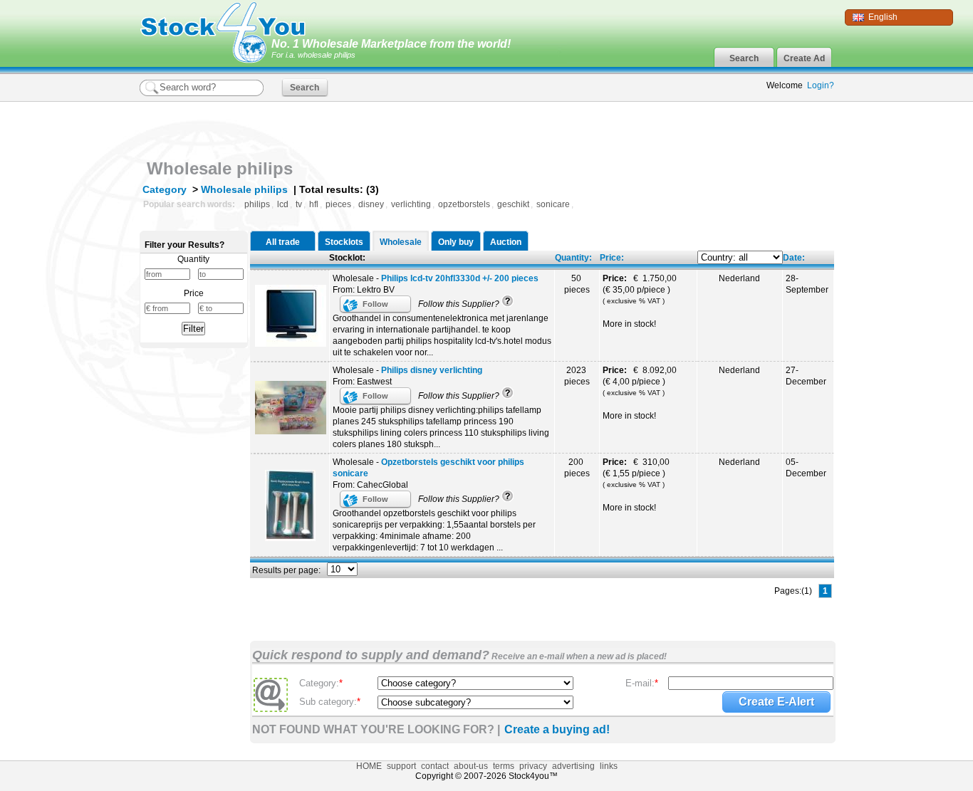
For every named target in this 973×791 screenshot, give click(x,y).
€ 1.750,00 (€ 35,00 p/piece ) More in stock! (641, 301)
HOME (369, 766)
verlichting (411, 204)
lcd (282, 204)
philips (257, 204)
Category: (321, 683)
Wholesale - (435, 278)
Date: (794, 258)
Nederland (739, 278)
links (609, 766)
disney (371, 204)
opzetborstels (464, 204)
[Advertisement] (667, 126)
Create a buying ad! (557, 729)
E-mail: (641, 683)
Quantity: (573, 258)
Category (164, 189)
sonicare (553, 204)
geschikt (513, 204)
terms (503, 766)
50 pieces (577, 284)
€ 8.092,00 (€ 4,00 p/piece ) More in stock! (641, 393)
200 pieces (577, 467)
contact (435, 766)
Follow (375, 304)
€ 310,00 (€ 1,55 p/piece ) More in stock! (637, 485)
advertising (573, 766)
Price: (612, 258)
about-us (471, 766)
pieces (338, 204)
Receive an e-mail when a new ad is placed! (578, 656)
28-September (807, 284)
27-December (806, 376)
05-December (806, 467)
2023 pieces (577, 376)
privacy (533, 766)
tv (299, 204)
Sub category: (329, 701)
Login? (820, 85)
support (401, 766)
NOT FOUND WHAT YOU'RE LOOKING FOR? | (376, 729)
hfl (313, 204)
